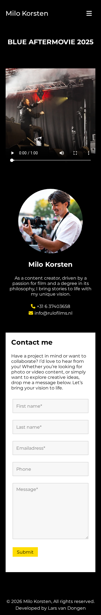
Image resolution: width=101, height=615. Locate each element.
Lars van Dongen (67, 608)
